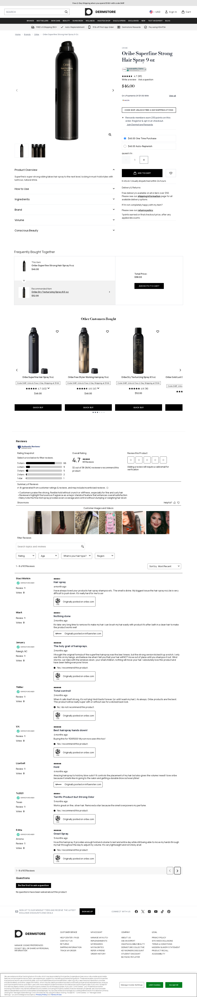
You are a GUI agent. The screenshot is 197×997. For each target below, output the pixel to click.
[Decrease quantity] (126, 160)
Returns (64, 944)
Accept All (173, 985)
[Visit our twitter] (143, 911)
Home (18, 34)
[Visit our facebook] (136, 911)
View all (172, 95)
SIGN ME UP (87, 911)
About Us (126, 937)
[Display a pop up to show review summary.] (49, 388)
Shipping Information (71, 947)
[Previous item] (17, 370)
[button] (149, 70)
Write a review (129, 79)
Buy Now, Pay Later (130, 957)
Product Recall (160, 950)
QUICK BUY (38, 407)
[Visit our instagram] (149, 911)
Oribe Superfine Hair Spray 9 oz (38, 377)
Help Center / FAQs (69, 937)
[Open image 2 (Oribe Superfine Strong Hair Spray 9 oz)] (38, 150)
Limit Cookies (155, 985)
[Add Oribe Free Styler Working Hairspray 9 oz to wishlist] (107, 331)
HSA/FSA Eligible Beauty (133, 944)
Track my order (68, 950)
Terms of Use (56, 994)
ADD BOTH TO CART (149, 285)
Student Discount (131, 953)
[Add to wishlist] (171, 173)
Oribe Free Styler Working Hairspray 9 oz (88, 377)
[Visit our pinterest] (169, 911)
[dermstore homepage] (100, 12)
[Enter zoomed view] (110, 134)
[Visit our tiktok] (162, 911)
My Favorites (97, 947)
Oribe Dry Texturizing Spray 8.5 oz (138, 377)
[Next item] (180, 370)
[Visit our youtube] (156, 911)
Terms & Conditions (162, 944)
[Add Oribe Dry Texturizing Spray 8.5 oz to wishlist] (157, 331)
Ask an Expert (128, 940)
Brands (27, 34)
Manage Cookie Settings (132, 985)
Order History (98, 953)
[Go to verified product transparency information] (134, 69)
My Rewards (97, 944)
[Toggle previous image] (17, 90)
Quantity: (127, 153)
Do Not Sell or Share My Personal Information (32, 949)
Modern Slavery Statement (166, 947)
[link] (171, 12)
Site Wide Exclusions (162, 940)
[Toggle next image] (113, 90)
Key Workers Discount (132, 950)
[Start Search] (66, 12)
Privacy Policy (159, 937)
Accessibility (158, 953)
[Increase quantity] (144, 160)
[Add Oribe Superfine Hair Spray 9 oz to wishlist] (57, 331)
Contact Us (66, 940)
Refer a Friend (98, 950)
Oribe (36, 34)
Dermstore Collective (133, 947)
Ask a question (145, 79)
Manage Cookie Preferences (29, 945)
